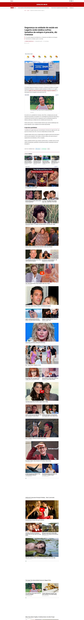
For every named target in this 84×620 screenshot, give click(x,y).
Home (11, 1)
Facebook (38, 148)
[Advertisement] (42, 18)
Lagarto (28, 10)
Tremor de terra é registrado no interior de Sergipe (22, 7)
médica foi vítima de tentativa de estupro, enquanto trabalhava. (42, 90)
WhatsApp (44, 148)
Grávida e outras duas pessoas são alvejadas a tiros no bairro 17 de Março (45, 7)
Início (25, 10)
